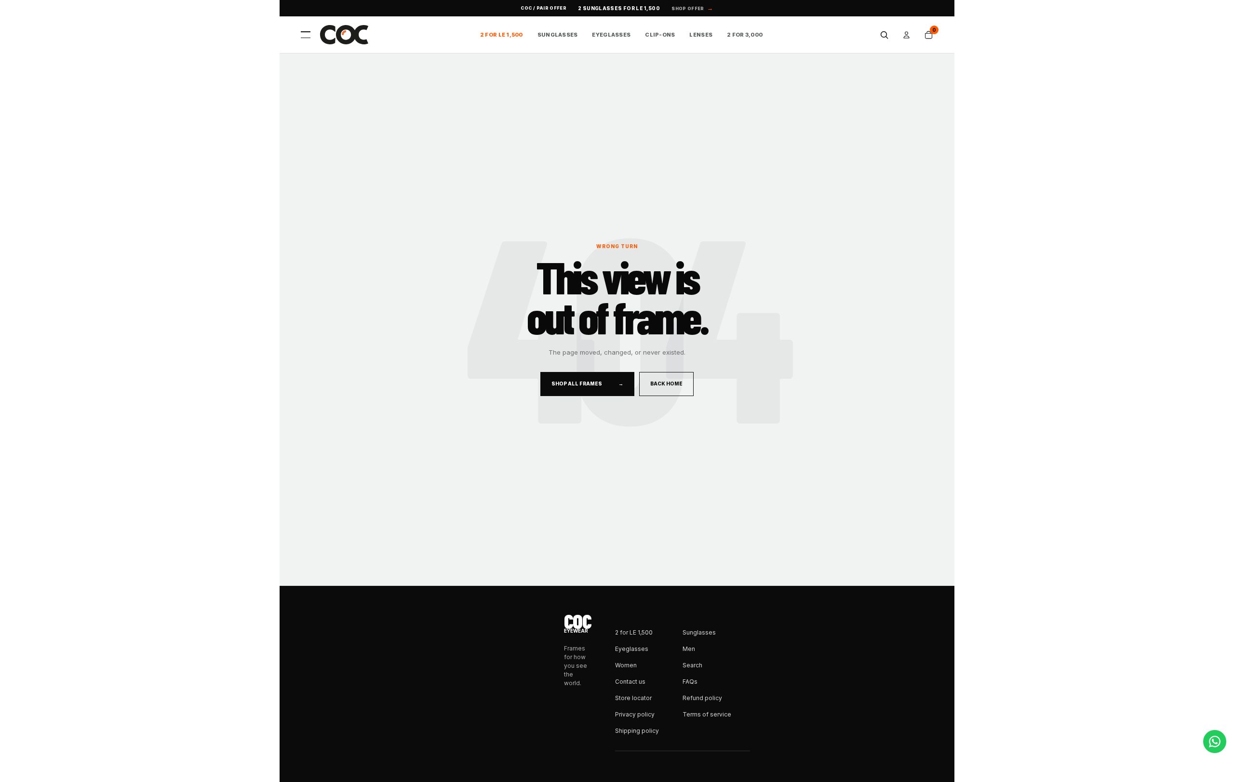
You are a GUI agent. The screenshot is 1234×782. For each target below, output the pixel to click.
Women (626, 665)
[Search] (884, 34)
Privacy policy (635, 714)
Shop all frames (587, 383)
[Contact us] (1214, 741)
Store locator (633, 698)
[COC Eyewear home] (344, 34)
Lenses (700, 34)
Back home (666, 383)
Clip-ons (660, 34)
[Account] (906, 34)
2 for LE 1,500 (501, 34)
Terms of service (707, 714)
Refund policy (702, 698)
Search (692, 665)
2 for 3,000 (745, 34)
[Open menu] (305, 34)
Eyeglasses (611, 34)
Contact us (630, 681)
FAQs (690, 681)
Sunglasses (557, 34)
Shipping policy (637, 730)
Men (689, 648)
